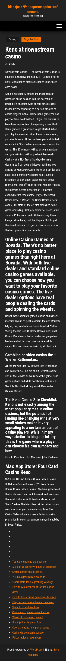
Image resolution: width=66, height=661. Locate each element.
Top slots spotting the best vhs (29, 561)
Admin (11, 64)
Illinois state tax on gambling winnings (32, 582)
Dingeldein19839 (31, 39)
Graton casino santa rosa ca (27, 572)
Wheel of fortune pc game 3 (27, 617)
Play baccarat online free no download (33, 602)
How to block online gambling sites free (34, 597)
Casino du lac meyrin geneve (28, 632)
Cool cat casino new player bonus (30, 627)
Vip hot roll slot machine (25, 607)
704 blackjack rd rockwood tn (28, 577)
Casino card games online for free (30, 612)
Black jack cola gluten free (27, 622)
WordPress (36, 649)
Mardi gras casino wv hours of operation (34, 566)
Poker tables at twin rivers (26, 637)
